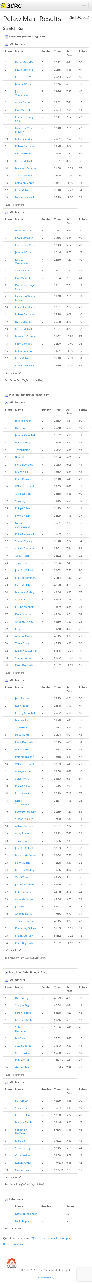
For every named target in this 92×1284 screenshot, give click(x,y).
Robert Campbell (25, 146)
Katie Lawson (23, 614)
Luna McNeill (23, 190)
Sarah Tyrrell (23, 501)
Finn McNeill (22, 110)
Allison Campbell (25, 548)
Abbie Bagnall (23, 102)
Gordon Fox (22, 1067)
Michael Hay (22, 442)
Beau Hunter (22, 457)
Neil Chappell (23, 1221)
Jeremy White (23, 84)
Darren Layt (22, 998)
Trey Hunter (22, 450)
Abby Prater (22, 555)
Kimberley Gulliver (26, 650)
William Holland (24, 486)
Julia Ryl (19, 629)
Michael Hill (22, 472)
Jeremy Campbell (25, 435)
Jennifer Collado (24, 570)
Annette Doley (23, 636)
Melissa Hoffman (25, 578)
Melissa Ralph (23, 1020)
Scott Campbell (24, 175)
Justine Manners (24, 607)
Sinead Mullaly (24, 541)
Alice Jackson (23, 493)
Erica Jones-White (25, 77)
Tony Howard (23, 563)
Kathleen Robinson (26, 1214)
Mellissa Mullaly (24, 592)
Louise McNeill (24, 161)
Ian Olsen (20, 1038)
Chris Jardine (22, 1053)
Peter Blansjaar (24, 479)
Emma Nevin (22, 515)
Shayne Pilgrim (24, 1005)
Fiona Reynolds (24, 464)
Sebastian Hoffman (21, 1029)
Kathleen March (24, 183)
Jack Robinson (23, 421)
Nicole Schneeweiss (23, 524)
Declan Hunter (24, 153)
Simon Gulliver (24, 658)
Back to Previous (13, 1244)
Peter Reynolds (24, 665)
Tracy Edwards (24, 643)
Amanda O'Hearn (25, 621)
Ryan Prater (22, 428)
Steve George (23, 1045)
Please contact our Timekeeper (51, 1238)
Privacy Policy (46, 1277)
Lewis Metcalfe (24, 69)
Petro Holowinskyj (25, 534)
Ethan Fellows (23, 1012)
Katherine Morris (25, 139)
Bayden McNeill (24, 197)
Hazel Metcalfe (24, 62)
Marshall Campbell (26, 168)
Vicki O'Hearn (23, 599)
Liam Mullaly (22, 585)
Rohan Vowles (23, 1060)
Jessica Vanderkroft (22, 93)
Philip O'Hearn (23, 508)
